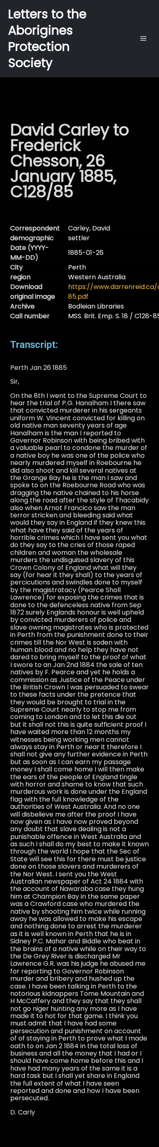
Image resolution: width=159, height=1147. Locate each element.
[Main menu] (143, 38)
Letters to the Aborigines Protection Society (47, 38)
